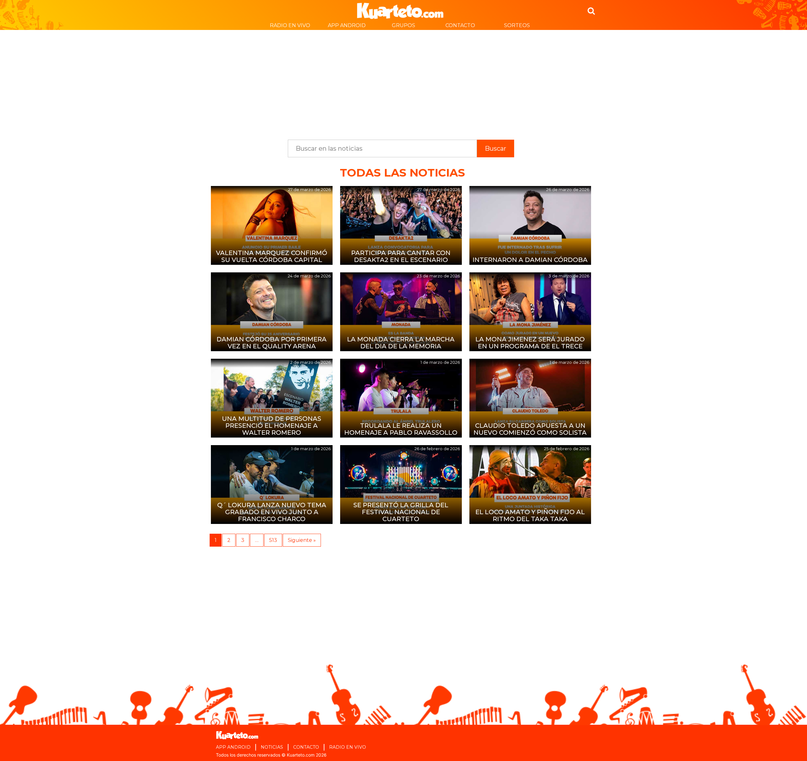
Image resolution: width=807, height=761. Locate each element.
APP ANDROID (347, 25)
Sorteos (517, 25)
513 (273, 540)
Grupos (403, 25)
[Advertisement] (403, 82)
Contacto (460, 25)
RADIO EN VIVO (290, 25)
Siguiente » (302, 540)
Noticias (272, 747)
